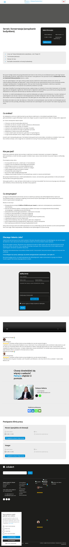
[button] (11, 543)
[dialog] (11, 529)
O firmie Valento (22, 492)
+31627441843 (40, 391)
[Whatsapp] (36, 410)
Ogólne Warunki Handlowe (49, 543)
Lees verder (10, 523)
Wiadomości (22, 490)
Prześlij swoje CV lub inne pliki (26, 295)
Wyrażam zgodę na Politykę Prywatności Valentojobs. (33, 303)
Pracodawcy (22, 485)
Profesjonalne (22, 489)
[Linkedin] (32, 410)
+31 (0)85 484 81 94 (8, 494)
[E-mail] (39, 410)
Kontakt (21, 493)
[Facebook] (29, 410)
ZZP (20, 487)
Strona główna (22, 482)
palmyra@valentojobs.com (43, 392)
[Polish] (63, 1)
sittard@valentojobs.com (10, 495)
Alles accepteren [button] (11, 537)
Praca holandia (22, 484)
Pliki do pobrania (23, 495)
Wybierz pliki (34, 299)
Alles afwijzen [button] (11, 540)
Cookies (41, 543)
